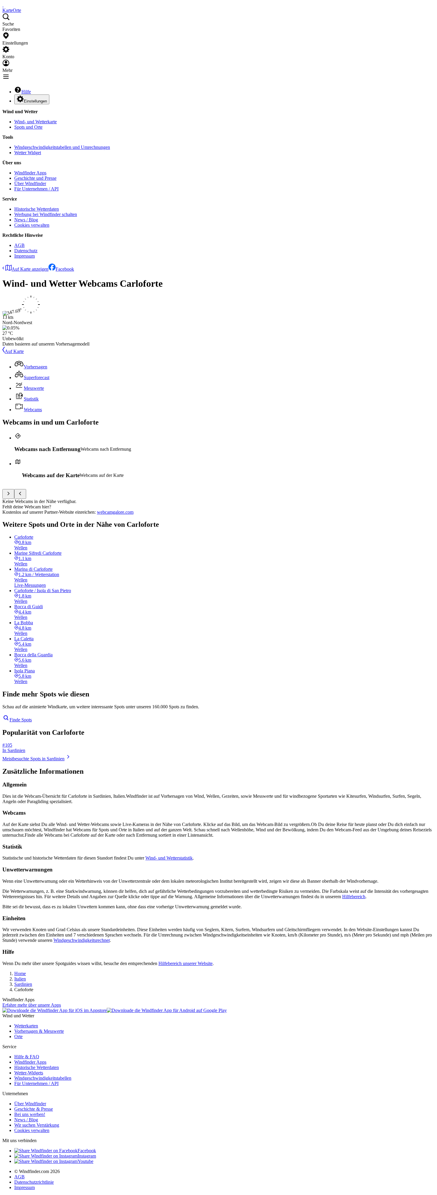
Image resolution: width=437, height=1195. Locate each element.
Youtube (85, 1161)
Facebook (65, 269)
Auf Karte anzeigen (30, 269)
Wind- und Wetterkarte (35, 121)
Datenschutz (25, 250)
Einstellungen (35, 101)
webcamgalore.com (115, 512)
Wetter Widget (27, 152)
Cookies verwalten (31, 225)
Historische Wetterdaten (36, 209)
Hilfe (26, 91)
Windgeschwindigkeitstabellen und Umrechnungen (62, 147)
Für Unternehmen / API (36, 188)
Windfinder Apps (30, 172)
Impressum (24, 255)
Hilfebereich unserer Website (185, 963)
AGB (19, 245)
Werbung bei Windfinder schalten (45, 214)
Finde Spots (21, 719)
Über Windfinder (30, 183)
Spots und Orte (28, 127)
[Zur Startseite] (3, 4)
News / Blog (26, 219)
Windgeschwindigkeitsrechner (82, 940)
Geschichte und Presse (35, 178)
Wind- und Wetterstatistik (169, 857)
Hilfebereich (353, 896)
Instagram (87, 1155)
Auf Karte (14, 351)
